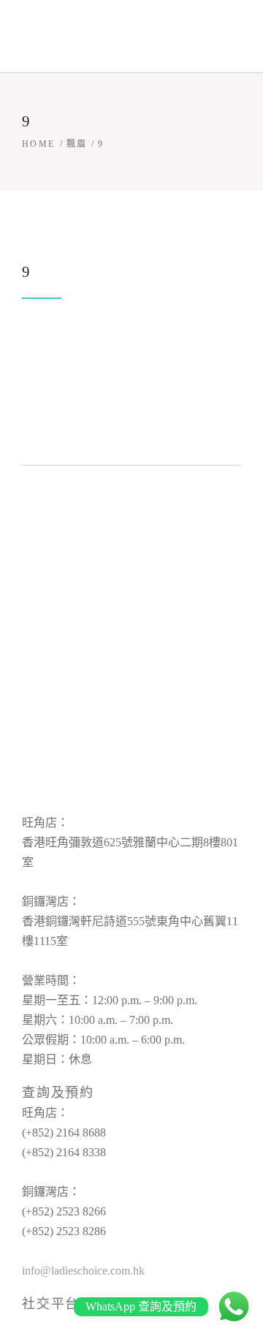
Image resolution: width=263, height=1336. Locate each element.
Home (39, 144)
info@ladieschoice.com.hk (83, 1270)
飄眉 (77, 144)
